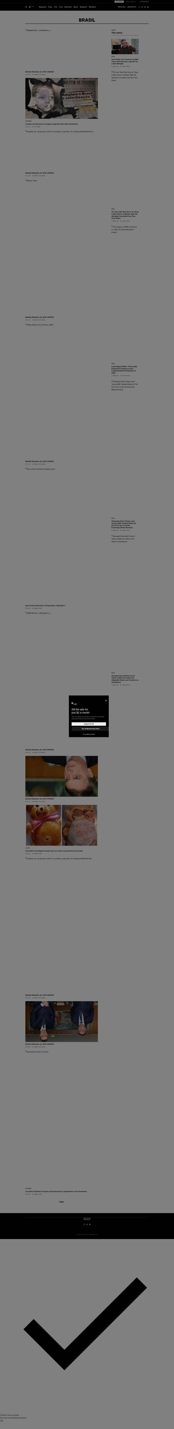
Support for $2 (89, 724)
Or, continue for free (89, 734)
